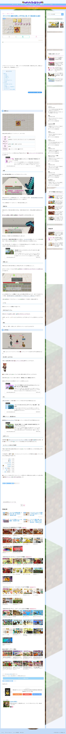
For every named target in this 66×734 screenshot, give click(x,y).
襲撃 (10, 460)
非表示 (10, 71)
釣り (5, 85)
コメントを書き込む (23, 678)
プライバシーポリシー (8, 732)
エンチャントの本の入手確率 (9, 89)
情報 (13, 483)
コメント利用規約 (16, 732)
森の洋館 (9, 464)
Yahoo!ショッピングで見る (37, 694)
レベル (6, 78)
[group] (53, 24)
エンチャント (9, 483)
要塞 (6, 468)
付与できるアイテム (8, 80)
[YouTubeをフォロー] (24, 505)
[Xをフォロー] (22, 505)
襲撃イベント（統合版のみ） (9, 86)
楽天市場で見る (27, 694)
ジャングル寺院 (8, 462)
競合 (5, 81)
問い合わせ (22, 732)
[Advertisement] (22, 101)
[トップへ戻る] (64, 732)
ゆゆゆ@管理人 (13, 701)
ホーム (3, 732)
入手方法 (5, 82)
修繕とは (5, 73)
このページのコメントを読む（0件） (35, 92)
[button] (36, 37)
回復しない (6, 77)
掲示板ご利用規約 (9, 674)
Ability (4, 483)
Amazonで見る (17, 694)
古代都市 (9, 466)
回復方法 (6, 76)
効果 (5, 74)
